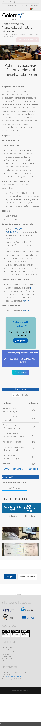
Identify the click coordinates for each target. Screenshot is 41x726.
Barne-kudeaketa (21, 9)
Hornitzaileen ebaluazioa (10, 652)
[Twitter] (3, 2)
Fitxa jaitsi (10, 576)
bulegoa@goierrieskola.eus (14, 677)
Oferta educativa (13, 34)
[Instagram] (18, 2)
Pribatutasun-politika (8, 648)
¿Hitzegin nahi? (20, 341)
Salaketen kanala (7, 656)
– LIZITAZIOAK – (24, 5)
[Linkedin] (11, 2)
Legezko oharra (7, 650)
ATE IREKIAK (22, 372)
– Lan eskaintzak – (12, 5)
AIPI (3, 661)
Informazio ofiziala (27, 577)
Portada (4, 34)
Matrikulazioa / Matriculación (27, 40)
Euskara (34, 9)
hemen (33, 288)
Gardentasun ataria (8, 658)
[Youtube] (15, 2)
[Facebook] (7, 2)
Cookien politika (7, 654)
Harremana (34, 5)
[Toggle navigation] (37, 15)
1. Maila (16, 395)
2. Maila (25, 395)
